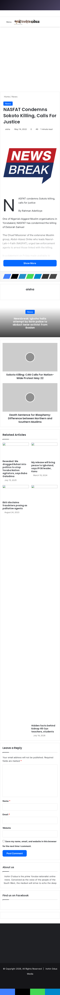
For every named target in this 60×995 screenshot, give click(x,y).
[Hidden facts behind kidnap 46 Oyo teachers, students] (44, 604)
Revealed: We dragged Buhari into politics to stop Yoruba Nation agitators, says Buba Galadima (15, 469)
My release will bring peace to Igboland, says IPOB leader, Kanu (43, 467)
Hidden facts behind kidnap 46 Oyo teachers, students (43, 728)
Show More (30, 263)
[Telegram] (37, 276)
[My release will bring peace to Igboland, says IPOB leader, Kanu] (44, 451)
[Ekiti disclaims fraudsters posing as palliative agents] (16, 492)
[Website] (30, 295)
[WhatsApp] (29, 276)
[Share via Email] (44, 276)
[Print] (52, 276)
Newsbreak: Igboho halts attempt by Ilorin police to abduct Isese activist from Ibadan (30, 323)
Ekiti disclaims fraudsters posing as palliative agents (15, 505)
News (14, 96)
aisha (7, 129)
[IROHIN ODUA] (27, 22)
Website (7, 828)
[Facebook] (6, 276)
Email (6, 814)
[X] (14, 276)
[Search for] (56, 22)
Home (6, 96)
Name (6, 801)
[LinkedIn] (21, 276)
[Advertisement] (30, 58)
